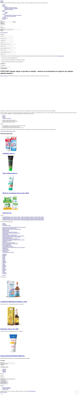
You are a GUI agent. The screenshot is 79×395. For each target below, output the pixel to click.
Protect (4, 268)
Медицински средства (7, 225)
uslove (12, 57)
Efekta (4, 259)
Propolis (4, 267)
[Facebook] (23, 216)
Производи (5, 6)
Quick (4, 271)
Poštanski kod (3, 44)
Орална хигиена (6, 249)
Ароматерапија (5, 233)
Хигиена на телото (6, 250)
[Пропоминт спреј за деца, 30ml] (13, 326)
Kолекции (4, 224)
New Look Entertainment (31, 391)
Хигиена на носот (6, 230)
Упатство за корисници (7, 118)
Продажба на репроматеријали (10, 16)
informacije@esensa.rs (4, 381)
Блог (3, 11)
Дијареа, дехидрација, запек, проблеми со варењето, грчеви (13, 239)
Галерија (4, 17)
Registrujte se (3, 63)
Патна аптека (5, 251)
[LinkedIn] (23, 219)
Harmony (4, 261)
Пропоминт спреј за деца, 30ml (9, 329)
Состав (4, 115)
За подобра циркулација (7, 237)
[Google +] (23, 218)
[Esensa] (2, 0)
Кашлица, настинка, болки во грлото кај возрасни (12, 229)
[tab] (41, 115)
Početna (4, 4)
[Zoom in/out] (4, 393)
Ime (1, 36)
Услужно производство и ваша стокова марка (13, 15)
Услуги (4, 14)
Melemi (4, 264)
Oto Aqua (4, 266)
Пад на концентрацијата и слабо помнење (10, 243)
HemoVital (4, 262)
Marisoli (4, 275)
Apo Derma (5, 254)
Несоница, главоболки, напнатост (9, 242)
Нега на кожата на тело (7, 245)
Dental (4, 257)
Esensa (6, 13)
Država (1, 46)
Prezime (2, 38)
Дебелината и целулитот (7, 240)
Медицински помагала (9, 9)
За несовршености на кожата (8, 246)
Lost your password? (4, 32)
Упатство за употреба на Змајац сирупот (7, 131)
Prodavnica (6, 75)
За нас (4, 5)
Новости (4, 10)
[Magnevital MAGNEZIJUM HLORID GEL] (13, 353)
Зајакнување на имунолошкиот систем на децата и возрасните (14, 227)
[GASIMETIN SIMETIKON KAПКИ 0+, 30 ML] (13, 299)
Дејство (4, 116)
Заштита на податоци (6, 388)
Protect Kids (5, 269)
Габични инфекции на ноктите (8, 252)
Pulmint (4, 270)
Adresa (1, 40)
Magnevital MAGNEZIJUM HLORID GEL (12, 356)
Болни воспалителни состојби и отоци (10, 234)
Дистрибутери (5, 18)
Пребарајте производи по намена (11, 7)
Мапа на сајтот (5, 389)
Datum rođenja (2, 52)
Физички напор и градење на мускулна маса (11, 238)
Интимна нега (5, 248)
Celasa (4, 256)
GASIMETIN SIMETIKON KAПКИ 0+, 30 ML (13, 301)
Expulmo (4, 260)
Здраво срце (5, 241)
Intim (3, 263)
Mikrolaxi (4, 265)
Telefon (1, 50)
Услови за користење (6, 387)
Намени (4, 117)
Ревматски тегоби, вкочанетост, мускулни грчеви (12, 236)
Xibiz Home (5, 273)
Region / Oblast (3, 48)
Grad (1, 42)
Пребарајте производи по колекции (11, 8)
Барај (1, 21)
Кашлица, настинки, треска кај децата (10, 228)
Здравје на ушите (6, 231)
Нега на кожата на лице (7, 244)
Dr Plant (4, 258)
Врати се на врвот (3, 392)
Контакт (4, 19)
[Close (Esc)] (0, 393)
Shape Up (4, 272)
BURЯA (6, 12)
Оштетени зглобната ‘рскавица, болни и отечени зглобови (13, 235)
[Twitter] (23, 217)
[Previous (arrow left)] (0, 394)
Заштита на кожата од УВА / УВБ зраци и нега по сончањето (14, 247)
